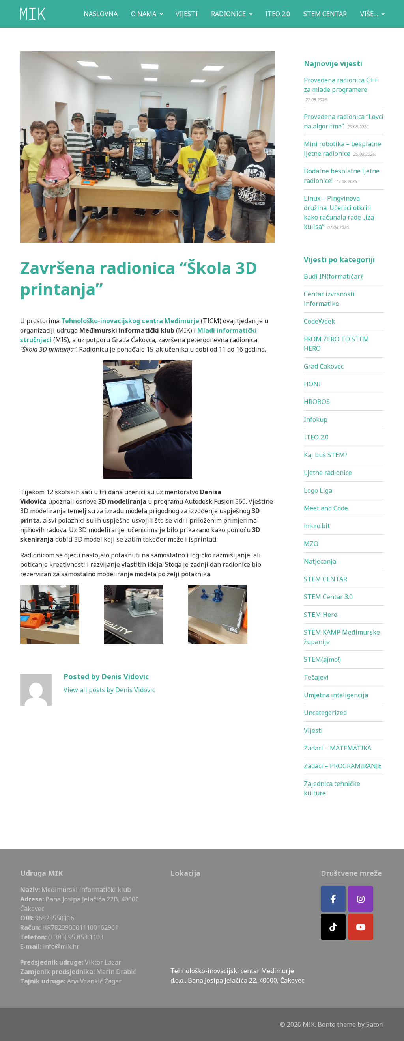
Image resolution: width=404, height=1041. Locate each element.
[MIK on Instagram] (360, 899)
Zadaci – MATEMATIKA (337, 748)
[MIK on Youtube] (360, 927)
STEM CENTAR (325, 579)
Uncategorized (325, 712)
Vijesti (313, 730)
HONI (312, 384)
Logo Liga (318, 490)
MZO (311, 543)
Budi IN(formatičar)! (333, 276)
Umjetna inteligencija (336, 695)
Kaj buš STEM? (326, 455)
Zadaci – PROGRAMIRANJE (343, 766)
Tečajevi (316, 677)
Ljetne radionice (328, 472)
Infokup (315, 419)
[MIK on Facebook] (333, 899)
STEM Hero (320, 614)
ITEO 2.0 (316, 437)
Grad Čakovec (324, 366)
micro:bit (317, 525)
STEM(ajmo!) (322, 659)
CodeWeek (319, 321)
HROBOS (317, 401)
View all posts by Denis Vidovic (109, 689)
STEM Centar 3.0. (329, 596)
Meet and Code (326, 508)
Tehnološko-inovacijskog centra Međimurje (130, 321)
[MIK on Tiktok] (333, 927)
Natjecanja (320, 561)
